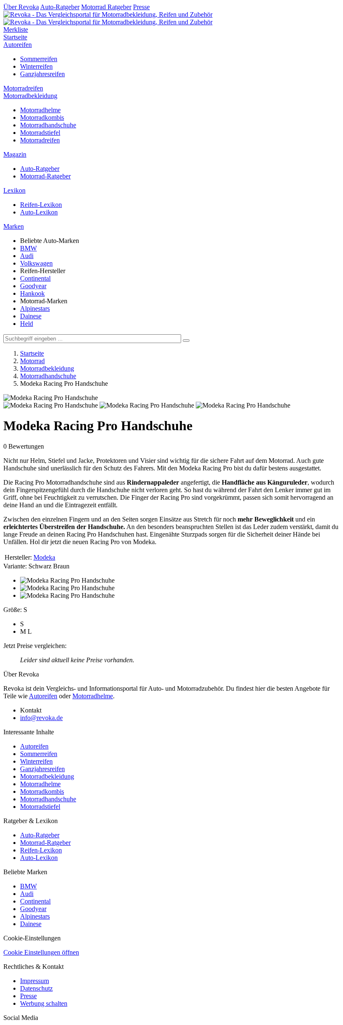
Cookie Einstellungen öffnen (41, 952)
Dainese (30, 316)
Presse (141, 6)
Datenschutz (36, 988)
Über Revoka (21, 6)
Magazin (14, 154)
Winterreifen (36, 66)
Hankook (32, 293)
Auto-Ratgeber (59, 6)
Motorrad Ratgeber (106, 6)
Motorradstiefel (40, 132)
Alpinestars (35, 308)
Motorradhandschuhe (48, 125)
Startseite (15, 37)
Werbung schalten (43, 1003)
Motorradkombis (42, 117)
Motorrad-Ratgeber (45, 176)
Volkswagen (36, 263)
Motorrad (32, 360)
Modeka (44, 557)
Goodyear (33, 285)
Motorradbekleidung (30, 95)
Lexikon (14, 190)
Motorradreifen (23, 88)
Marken (13, 226)
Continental (35, 278)
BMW (28, 248)
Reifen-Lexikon (41, 204)
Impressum (34, 980)
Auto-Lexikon (39, 212)
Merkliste (15, 29)
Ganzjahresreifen (42, 73)
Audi (26, 255)
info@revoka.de (41, 717)
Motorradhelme (40, 110)
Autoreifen (17, 44)
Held (26, 323)
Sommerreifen (38, 58)
